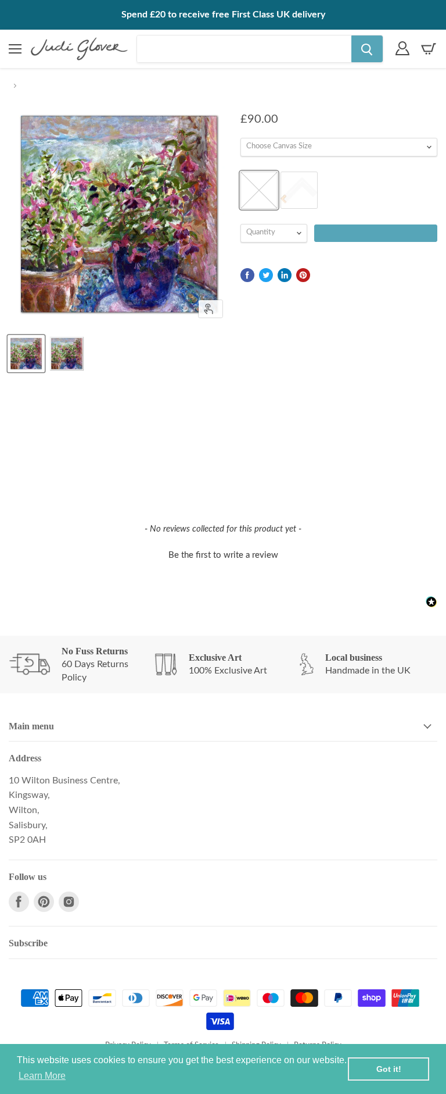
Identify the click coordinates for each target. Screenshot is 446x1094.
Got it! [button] (388, 1069)
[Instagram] (69, 902)
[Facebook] (19, 902)
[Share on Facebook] (247, 275)
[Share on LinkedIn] (285, 275)
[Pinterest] (44, 902)
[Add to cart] (375, 233)
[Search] (367, 48)
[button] (223, 553)
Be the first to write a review (223, 555)
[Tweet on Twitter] (266, 275)
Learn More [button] (42, 1076)
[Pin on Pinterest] (303, 275)
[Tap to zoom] (210, 309)
